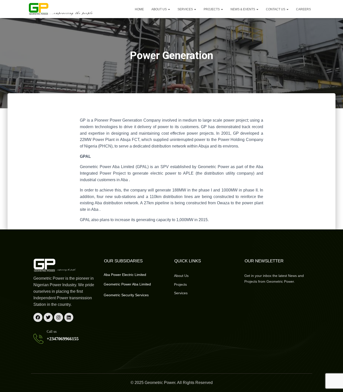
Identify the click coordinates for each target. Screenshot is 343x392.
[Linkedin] (68, 317)
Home (139, 9)
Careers (303, 9)
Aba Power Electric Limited (125, 275)
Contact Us (276, 9)
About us (159, 9)
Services (186, 9)
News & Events (243, 9)
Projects (212, 9)
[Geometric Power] (61, 9)
